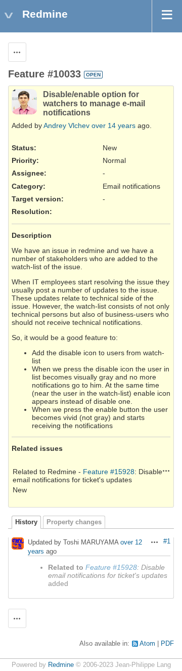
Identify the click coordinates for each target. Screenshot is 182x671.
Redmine (61, 664)
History (26, 522)
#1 (166, 541)
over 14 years (113, 125)
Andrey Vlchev (66, 125)
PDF (167, 643)
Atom (147, 643)
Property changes (74, 522)
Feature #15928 (108, 472)
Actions (166, 471)
